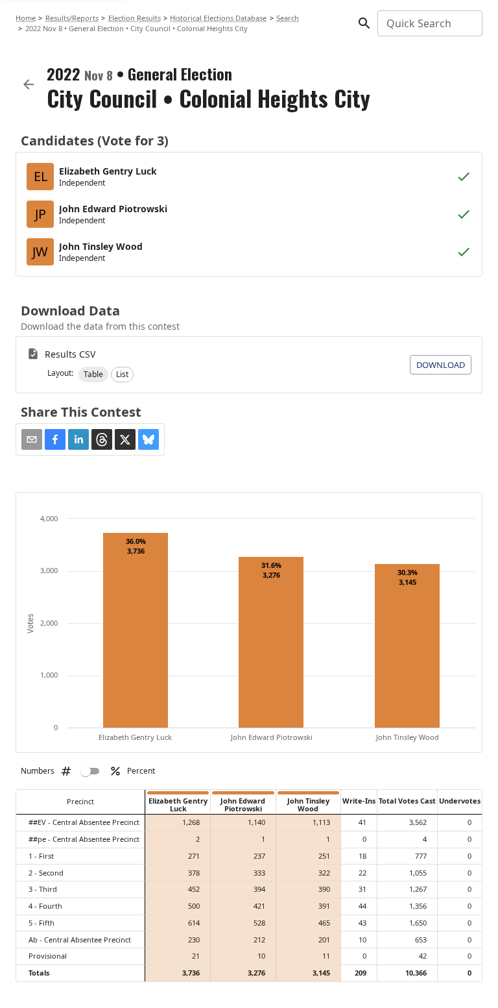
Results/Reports (72, 18)
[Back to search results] (29, 84)
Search (287, 18)
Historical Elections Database (218, 18)
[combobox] (429, 23)
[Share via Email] (31, 439)
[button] (93, 374)
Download (440, 365)
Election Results (134, 18)
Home (26, 18)
